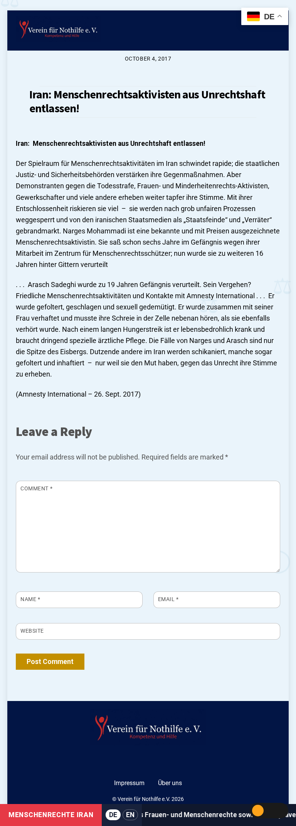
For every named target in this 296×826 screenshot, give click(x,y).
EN (130, 815)
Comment (36, 488)
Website (32, 631)
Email (168, 599)
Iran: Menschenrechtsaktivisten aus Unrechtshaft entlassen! (147, 101)
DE (113, 815)
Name (30, 599)
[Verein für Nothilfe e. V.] (58, 30)
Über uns (170, 783)
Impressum (129, 783)
